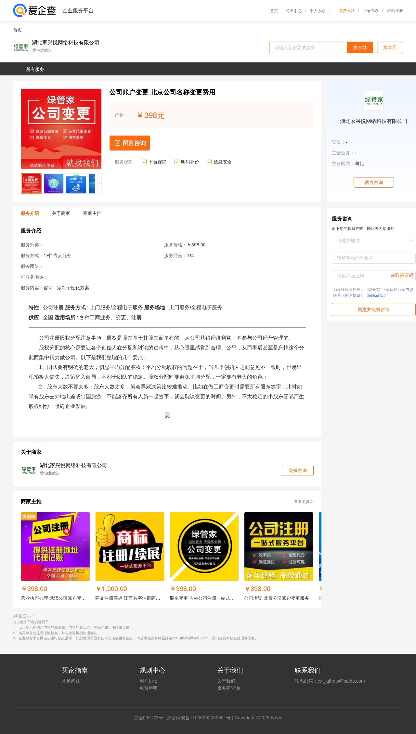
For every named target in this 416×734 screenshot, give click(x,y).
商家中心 (370, 10)
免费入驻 (347, 10)
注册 (399, 10)
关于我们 (226, 680)
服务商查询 (228, 688)
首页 (274, 11)
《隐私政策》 (376, 295)
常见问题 (71, 680)
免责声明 (148, 688)
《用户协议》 (352, 295)
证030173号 (150, 717)
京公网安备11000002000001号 (199, 717)
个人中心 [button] (317, 10)
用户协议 (148, 680)
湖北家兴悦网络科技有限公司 (65, 42)
